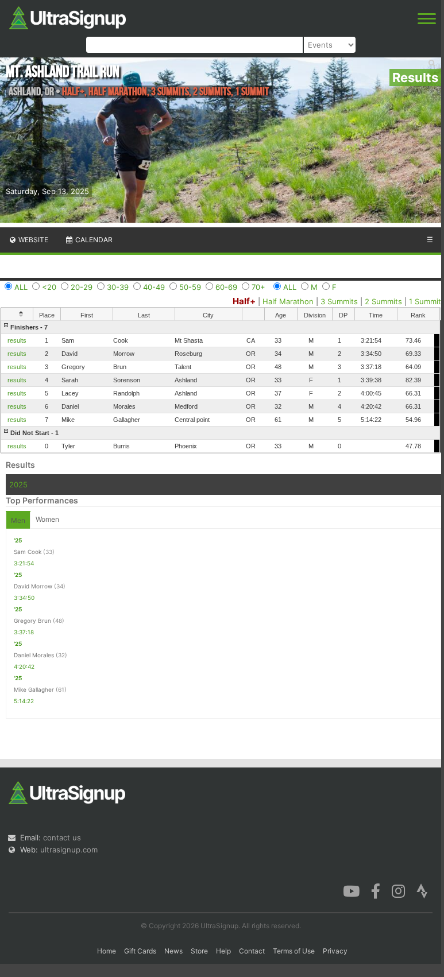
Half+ (244, 301)
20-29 (81, 287)
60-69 (226, 287)
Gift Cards (140, 951)
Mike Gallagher (34, 689)
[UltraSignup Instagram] (398, 890)
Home (106, 951)
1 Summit (425, 301)
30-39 (118, 287)
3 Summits (339, 301)
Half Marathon (288, 301)
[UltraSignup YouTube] (351, 890)
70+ (258, 287)
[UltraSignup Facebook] (375, 890)
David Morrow (33, 586)
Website (32, 239)
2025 (18, 484)
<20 (49, 287)
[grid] (220, 386)
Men (18, 520)
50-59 (190, 287)
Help (223, 951)
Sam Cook (27, 551)
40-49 (154, 287)
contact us (62, 837)
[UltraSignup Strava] (422, 890)
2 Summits (383, 301)
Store (199, 951)
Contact (252, 951)
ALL (21, 287)
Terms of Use (294, 951)
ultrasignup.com (69, 849)
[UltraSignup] (67, 16)
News (173, 951)
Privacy (335, 951)
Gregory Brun (32, 620)
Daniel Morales (34, 655)
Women (47, 519)
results (16, 340)
